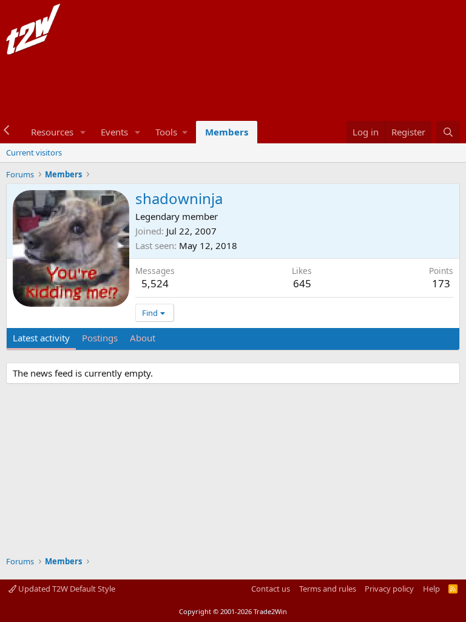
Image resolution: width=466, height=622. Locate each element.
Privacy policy (389, 588)
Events (114, 132)
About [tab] (142, 338)
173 (441, 283)
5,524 (155, 283)
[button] (83, 132)
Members (226, 132)
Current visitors (34, 152)
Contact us (270, 588)
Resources (52, 132)
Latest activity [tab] (41, 338)
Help (431, 588)
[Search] (448, 132)
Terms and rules (327, 588)
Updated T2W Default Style (65, 588)
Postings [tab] (100, 338)
